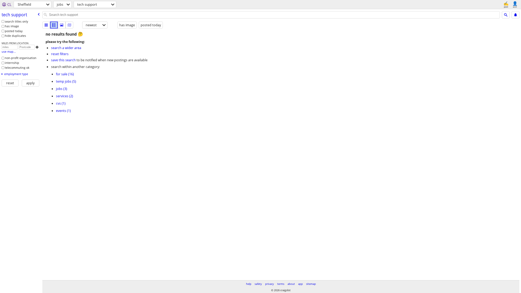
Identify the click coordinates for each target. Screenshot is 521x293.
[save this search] (515, 15)
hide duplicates (15, 36)
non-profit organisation (20, 58)
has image (12, 26)
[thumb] (54, 25)
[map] (69, 25)
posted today (14, 31)
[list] (46, 25)
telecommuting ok (17, 68)
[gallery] (62, 25)
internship (12, 63)
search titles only (16, 21)
